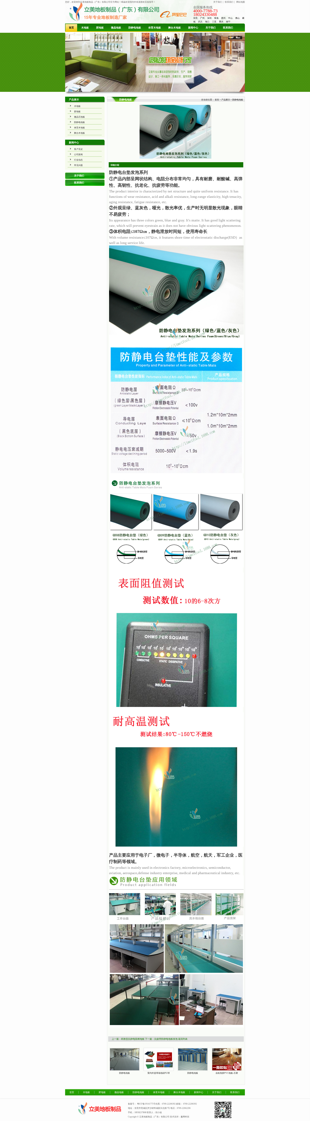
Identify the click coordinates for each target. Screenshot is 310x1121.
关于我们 (217, 2)
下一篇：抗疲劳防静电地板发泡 (161, 1039)
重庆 (221, 21)
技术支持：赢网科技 (179, 1116)
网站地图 (240, 2)
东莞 (195, 18)
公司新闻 (78, 154)
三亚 (214, 21)
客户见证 (78, 149)
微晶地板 (116, 27)
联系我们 (229, 2)
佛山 (237, 18)
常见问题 (78, 165)
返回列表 (182, 1039)
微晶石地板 (79, 117)
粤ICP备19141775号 (146, 1104)
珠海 (216, 18)
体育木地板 (154, 27)
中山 (230, 18)
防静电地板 (134, 27)
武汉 (200, 21)
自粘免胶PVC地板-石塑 (227, 1073)
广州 (202, 18)
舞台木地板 (174, 27)
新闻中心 (193, 27)
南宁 (228, 21)
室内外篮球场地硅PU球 (158, 1073)
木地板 (85, 27)
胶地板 (100, 27)
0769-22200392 (190, 1104)
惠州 (223, 18)
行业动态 (78, 160)
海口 (207, 21)
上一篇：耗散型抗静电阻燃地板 (128, 1039)
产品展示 (74, 99)
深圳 (209, 18)
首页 (71, 27)
